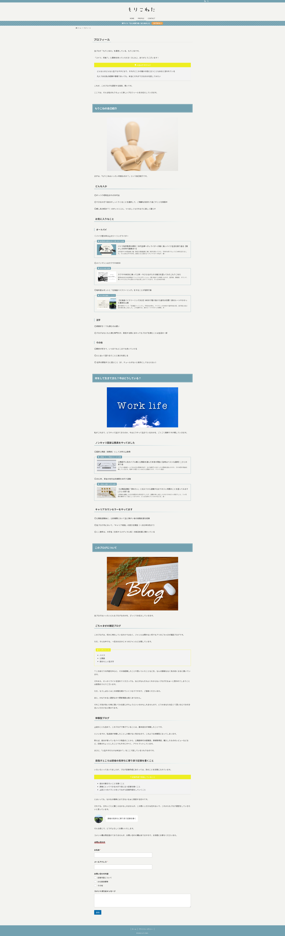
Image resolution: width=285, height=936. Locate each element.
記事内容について (105, 877)
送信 (98, 912)
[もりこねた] (142, 9)
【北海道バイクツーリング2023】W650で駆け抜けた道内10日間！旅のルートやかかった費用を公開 (152, 301)
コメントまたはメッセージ (105, 891)
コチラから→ (157, 23)
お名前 (97, 850)
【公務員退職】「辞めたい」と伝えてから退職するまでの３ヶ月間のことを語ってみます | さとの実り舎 (153, 490)
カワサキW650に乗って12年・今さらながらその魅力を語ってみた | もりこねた (149, 274)
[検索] (207, 1)
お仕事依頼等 (103, 881)
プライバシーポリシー (146, 929)
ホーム (134, 929)
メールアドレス (101, 862)
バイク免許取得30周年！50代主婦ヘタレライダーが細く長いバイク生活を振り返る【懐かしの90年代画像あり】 (153, 247)
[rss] (205, 1)
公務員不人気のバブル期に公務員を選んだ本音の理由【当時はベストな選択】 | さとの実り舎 (152, 463)
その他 (100, 885)
